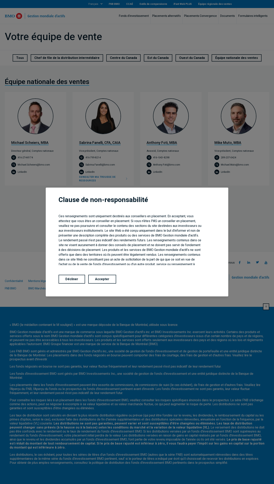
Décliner (71, 279)
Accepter (102, 279)
